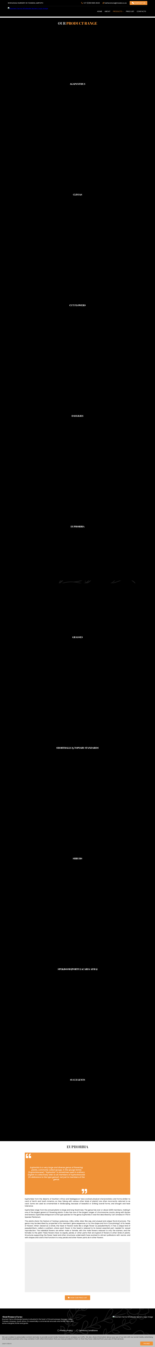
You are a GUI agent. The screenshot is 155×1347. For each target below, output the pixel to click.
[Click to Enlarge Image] (43, 1255)
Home (99, 11)
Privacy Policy (66, 1330)
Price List (130, 11)
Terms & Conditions (88, 1330)
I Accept (146, 1343)
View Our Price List (78, 1298)
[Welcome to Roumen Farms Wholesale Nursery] (37, 11)
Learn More (6, 1343)
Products (117, 11)
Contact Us (139, 3)
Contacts (141, 11)
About (107, 11)
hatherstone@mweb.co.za (115, 3)
